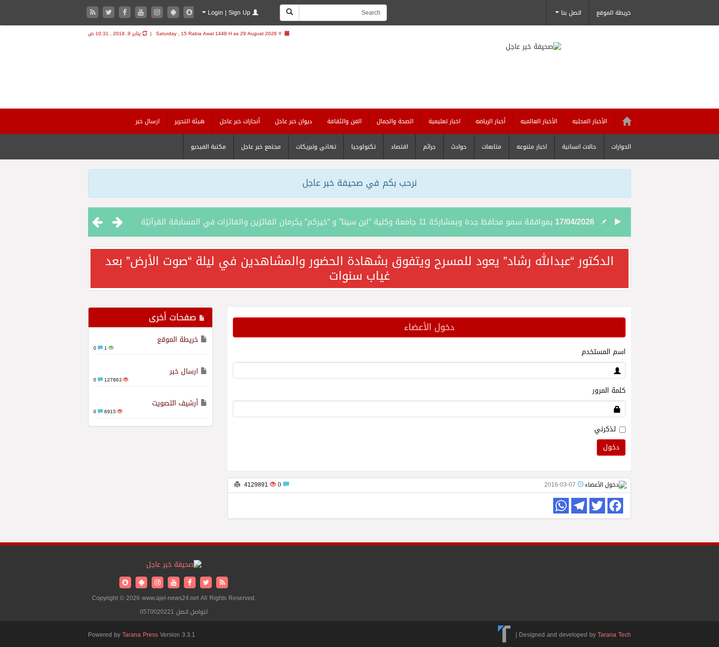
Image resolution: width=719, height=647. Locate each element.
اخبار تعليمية (444, 121)
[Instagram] (158, 13)
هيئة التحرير (189, 121)
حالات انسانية (579, 146)
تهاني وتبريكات (316, 146)
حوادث (459, 146)
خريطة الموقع (613, 12)
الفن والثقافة (344, 121)
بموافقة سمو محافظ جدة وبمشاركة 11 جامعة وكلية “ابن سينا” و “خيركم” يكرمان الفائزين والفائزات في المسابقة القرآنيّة (347, 221)
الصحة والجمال (395, 121)
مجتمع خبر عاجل (261, 146)
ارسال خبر (147, 121)
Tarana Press (140, 634)
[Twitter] (110, 13)
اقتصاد (399, 146)
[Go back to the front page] (545, 55)
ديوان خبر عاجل (293, 121)
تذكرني (605, 429)
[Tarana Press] (504, 634)
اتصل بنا (570, 12)
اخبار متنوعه (532, 146)
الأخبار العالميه (538, 121)
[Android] (174, 13)
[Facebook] (126, 13)
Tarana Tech (614, 634)
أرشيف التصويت (175, 403)
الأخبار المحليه (589, 121)
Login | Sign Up (229, 12)
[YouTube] (142, 13)
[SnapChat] (189, 13)
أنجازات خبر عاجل (240, 121)
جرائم (429, 146)
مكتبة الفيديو (208, 146)
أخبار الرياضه (490, 121)
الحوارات (621, 146)
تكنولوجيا (363, 146)
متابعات (491, 146)
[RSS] (94, 13)
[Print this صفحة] (237, 484)
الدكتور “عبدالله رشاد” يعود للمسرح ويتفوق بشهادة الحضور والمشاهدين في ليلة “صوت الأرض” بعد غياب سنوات (359, 268)
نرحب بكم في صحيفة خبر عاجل (359, 183)
